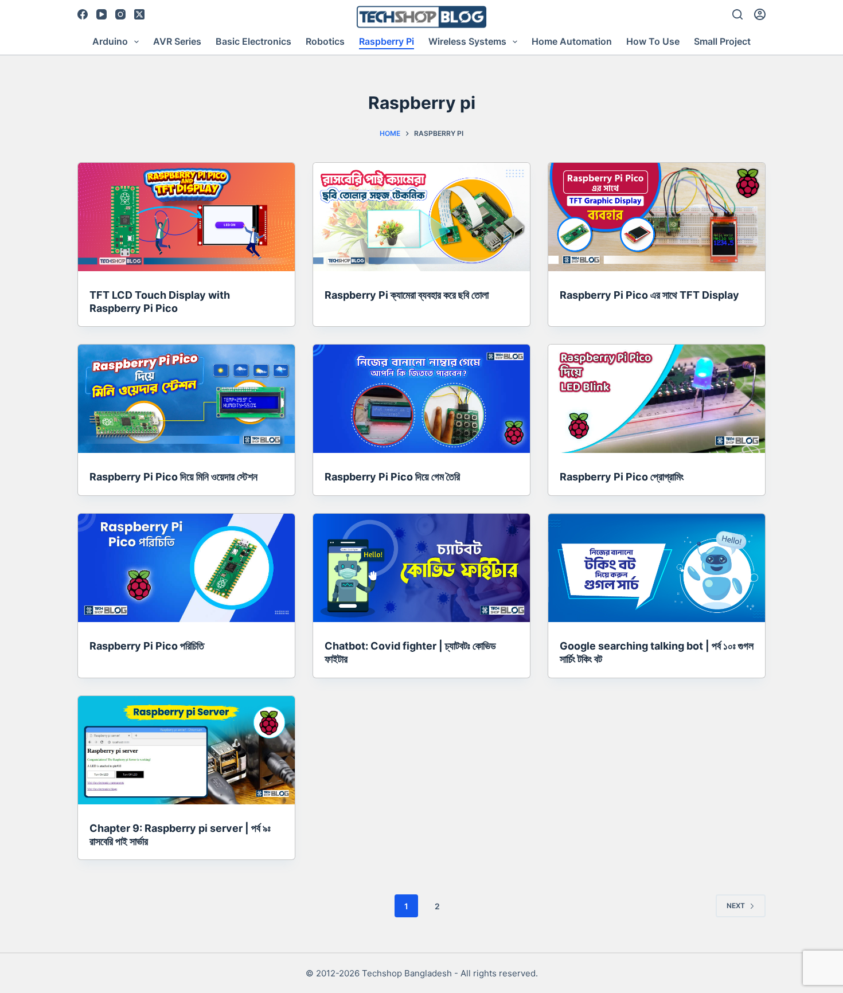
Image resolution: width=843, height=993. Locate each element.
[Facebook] (82, 14)
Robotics (325, 41)
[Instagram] (120, 14)
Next (736, 905)
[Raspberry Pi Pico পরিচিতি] (186, 568)
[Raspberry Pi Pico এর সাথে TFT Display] (656, 217)
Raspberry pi (386, 41)
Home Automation (572, 41)
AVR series (177, 41)
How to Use (653, 41)
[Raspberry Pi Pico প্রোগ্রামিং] (656, 399)
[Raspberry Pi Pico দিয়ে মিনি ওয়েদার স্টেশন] (186, 399)
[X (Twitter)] (139, 14)
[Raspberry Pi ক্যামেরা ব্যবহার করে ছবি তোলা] (421, 217)
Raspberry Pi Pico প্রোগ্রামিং (622, 477)
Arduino (110, 41)
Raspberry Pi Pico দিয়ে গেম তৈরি (392, 477)
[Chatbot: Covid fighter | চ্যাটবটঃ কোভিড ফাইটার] (421, 568)
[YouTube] (101, 14)
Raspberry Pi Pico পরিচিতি (146, 646)
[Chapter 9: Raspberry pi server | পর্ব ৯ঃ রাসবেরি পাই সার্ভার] (186, 750)
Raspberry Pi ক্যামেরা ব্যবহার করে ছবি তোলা (407, 295)
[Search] (737, 14)
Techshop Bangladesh (407, 973)
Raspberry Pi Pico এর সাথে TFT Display (649, 295)
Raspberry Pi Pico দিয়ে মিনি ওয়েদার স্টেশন (173, 477)
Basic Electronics (253, 41)
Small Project (722, 41)
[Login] (760, 14)
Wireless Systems (467, 41)
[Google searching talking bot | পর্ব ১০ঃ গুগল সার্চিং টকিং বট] (656, 568)
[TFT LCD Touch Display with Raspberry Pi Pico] (186, 217)
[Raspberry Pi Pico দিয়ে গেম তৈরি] (421, 399)
